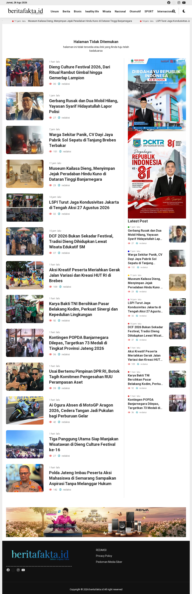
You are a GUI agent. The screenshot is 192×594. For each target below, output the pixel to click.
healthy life (92, 11)
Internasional (165, 11)
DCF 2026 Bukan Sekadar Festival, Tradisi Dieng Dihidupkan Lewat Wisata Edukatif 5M (81, 241)
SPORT (149, 11)
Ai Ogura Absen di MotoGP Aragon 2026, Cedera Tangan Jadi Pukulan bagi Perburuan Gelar (81, 410)
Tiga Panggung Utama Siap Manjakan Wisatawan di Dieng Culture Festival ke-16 (83, 444)
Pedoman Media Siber (109, 561)
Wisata (107, 11)
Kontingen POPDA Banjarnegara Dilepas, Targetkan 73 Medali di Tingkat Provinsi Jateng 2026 (78, 343)
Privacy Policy (104, 555)
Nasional (120, 11)
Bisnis (78, 11)
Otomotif (135, 11)
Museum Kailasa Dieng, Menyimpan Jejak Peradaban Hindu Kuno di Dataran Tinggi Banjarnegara (57, 21)
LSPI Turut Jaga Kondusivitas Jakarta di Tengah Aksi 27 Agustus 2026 (145, 307)
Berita (66, 11)
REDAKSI (101, 550)
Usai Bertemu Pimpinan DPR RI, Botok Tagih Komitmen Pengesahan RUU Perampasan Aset (84, 376)
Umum (55, 11)
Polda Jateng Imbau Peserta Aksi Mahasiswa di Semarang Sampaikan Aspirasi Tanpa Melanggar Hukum (82, 478)
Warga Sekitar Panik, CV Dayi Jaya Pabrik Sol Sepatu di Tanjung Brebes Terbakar (82, 140)
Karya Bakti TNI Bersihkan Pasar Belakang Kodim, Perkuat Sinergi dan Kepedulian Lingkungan (83, 309)
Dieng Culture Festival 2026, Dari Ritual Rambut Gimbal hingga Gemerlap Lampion (79, 72)
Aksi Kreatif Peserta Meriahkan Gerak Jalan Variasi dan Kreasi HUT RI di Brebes (84, 275)
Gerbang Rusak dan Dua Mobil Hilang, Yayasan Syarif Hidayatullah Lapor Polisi (83, 106)
